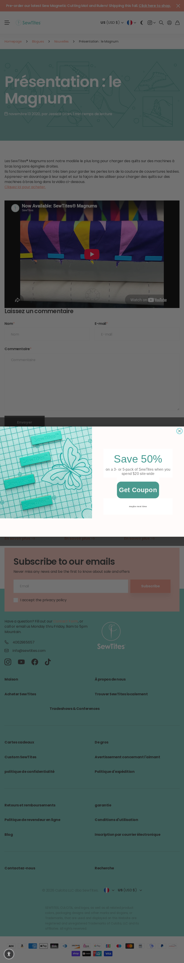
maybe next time (138, 506)
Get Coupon (138, 489)
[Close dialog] (179, 431)
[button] (9, 954)
